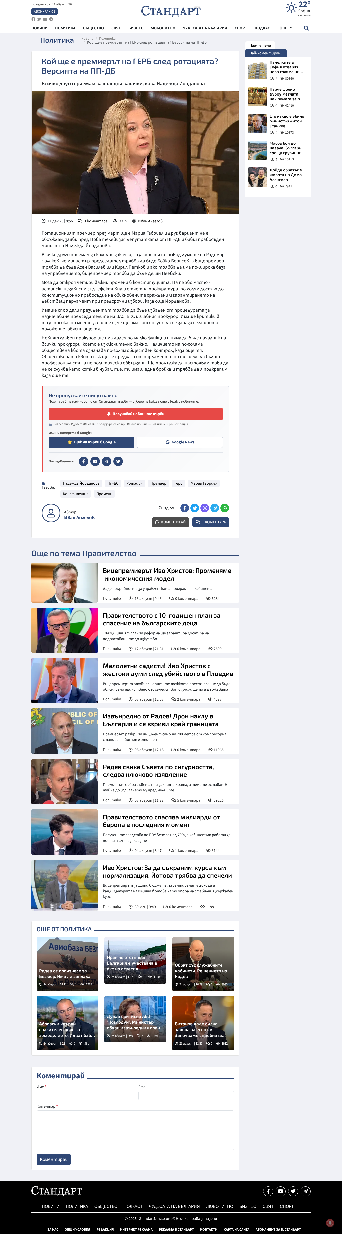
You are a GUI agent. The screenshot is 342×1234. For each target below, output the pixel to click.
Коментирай (173, 522)
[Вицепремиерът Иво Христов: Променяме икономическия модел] (64, 583)
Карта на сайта (236, 1229)
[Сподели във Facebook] (184, 508)
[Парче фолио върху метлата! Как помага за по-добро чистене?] (257, 96)
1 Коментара (213, 522)
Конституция (75, 494)
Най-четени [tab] (260, 45)
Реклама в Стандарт (176, 1229)
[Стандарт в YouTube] (95, 461)
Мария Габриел (204, 483)
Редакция (105, 1229)
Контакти (208, 1229)
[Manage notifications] (330, 1223)
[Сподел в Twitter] (194, 508)
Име (41, 1087)
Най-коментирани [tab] (266, 53)
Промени (104, 494)
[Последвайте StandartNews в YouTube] (45, 19)
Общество (105, 1206)
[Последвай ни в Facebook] (268, 1191)
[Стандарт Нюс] (56, 1195)
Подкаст (133, 1206)
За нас (52, 1229)
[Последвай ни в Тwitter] (293, 1191)
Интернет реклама (136, 1229)
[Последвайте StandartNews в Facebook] (33, 19)
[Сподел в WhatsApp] (224, 508)
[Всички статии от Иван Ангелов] (51, 513)
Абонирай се (44, 11)
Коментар (47, 1106)
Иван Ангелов (150, 221)
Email (143, 1087)
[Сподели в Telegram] (214, 508)
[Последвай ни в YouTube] (281, 1191)
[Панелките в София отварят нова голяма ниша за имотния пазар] (257, 69)
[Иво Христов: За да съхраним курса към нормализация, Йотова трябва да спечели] (64, 885)
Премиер (158, 483)
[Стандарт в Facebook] (83, 461)
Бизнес (247, 1206)
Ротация (134, 483)
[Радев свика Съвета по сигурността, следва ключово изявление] (64, 781)
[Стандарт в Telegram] (106, 461)
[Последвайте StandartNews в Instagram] (39, 19)
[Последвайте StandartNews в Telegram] (51, 19)
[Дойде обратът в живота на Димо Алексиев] (257, 177)
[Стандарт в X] (118, 461)
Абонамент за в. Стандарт (278, 1229)
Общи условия (77, 1229)
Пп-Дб (113, 483)
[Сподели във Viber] (204, 508)
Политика (107, 38)
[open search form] (306, 28)
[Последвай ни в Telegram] (306, 1191)
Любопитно (219, 1206)
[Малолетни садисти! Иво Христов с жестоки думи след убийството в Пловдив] (64, 680)
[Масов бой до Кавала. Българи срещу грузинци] (257, 150)
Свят (268, 1206)
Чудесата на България (174, 1206)
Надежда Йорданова (81, 483)
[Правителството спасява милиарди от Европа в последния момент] (64, 832)
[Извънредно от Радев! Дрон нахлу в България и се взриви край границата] (64, 731)
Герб (179, 483)
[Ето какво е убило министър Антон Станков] (257, 123)
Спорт (287, 1206)
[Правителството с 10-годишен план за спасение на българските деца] (64, 630)
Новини (87, 38)
